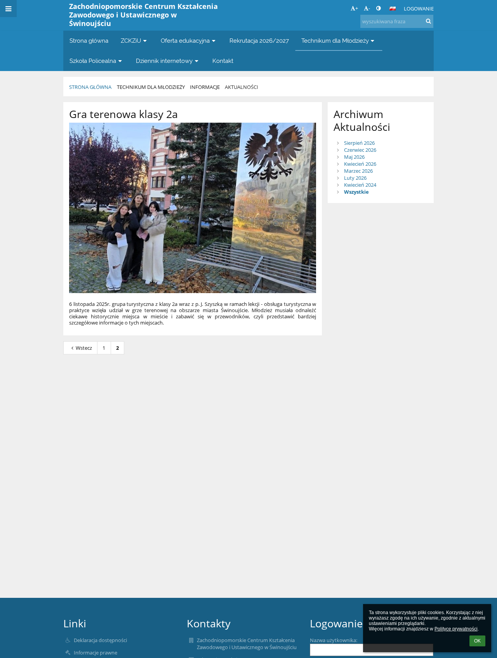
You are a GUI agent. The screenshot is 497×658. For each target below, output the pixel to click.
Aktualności (241, 86)
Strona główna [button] (89, 40)
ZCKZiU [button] (131, 40)
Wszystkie (356, 191)
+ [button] (356, 8)
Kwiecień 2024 (360, 184)
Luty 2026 (355, 177)
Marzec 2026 (358, 170)
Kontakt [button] (222, 60)
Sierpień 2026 (359, 142)
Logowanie (419, 8)
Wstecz (84, 347)
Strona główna (90, 86)
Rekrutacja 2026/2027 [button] (259, 40)
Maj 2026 (354, 156)
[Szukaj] (428, 21)
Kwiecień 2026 (360, 163)
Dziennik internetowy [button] (164, 60)
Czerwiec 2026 (360, 149)
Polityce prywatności (456, 629)
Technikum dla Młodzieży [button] (335, 40)
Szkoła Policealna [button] (93, 60)
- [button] (369, 8)
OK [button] (477, 641)
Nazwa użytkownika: (333, 640)
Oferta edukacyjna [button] (185, 40)
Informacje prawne (95, 652)
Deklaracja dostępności (100, 640)
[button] (378, 8)
